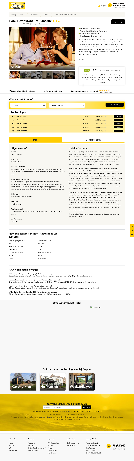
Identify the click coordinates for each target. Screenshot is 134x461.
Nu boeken (118, 22)
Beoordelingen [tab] (93, 139)
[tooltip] (105, 116)
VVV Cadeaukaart (54, 443)
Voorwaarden (52, 450)
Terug (14, 15)
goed (87, 70)
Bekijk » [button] (119, 116)
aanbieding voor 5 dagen (47, 288)
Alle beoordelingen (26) (110, 70)
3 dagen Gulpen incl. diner (39, 276)
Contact (31, 445)
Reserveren (13, 450)
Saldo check (71, 445)
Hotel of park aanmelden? (37, 448)
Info (10, 448)
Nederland (34, 15)
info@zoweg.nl (91, 448)
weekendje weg (65, 411)
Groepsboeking (33, 450)
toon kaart (43, 24)
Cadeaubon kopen (73, 443)
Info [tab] (35, 139)
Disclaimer (51, 445)
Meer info (82, 59)
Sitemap (11, 445)
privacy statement (47, 417)
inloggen (103, 6)
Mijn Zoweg (51, 453)
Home (22, 15)
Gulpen (46, 15)
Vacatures (31, 443)
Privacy (50, 448)
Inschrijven (86, 407)
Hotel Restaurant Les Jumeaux (65, 15)
